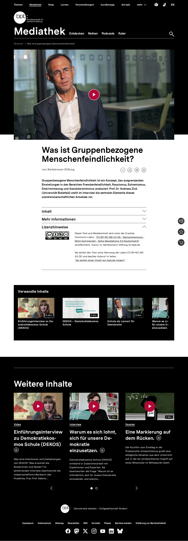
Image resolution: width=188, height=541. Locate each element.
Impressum (28, 523)
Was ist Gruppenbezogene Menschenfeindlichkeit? (51, 44)
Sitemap (59, 523)
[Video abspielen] (94, 94)
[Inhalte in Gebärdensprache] (164, 5)
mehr (141, 4)
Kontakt (96, 523)
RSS (85, 523)
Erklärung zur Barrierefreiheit (151, 523)
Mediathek (18, 44)
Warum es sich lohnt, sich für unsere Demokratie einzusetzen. (93, 441)
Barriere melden (123, 523)
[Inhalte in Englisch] (172, 5)
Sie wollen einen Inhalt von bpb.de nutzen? (100, 260)
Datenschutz (44, 523)
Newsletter (73, 523)
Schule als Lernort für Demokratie (120, 323)
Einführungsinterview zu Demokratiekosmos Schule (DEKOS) (36, 324)
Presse (107, 523)
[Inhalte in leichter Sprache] (156, 5)
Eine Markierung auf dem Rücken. (148, 435)
